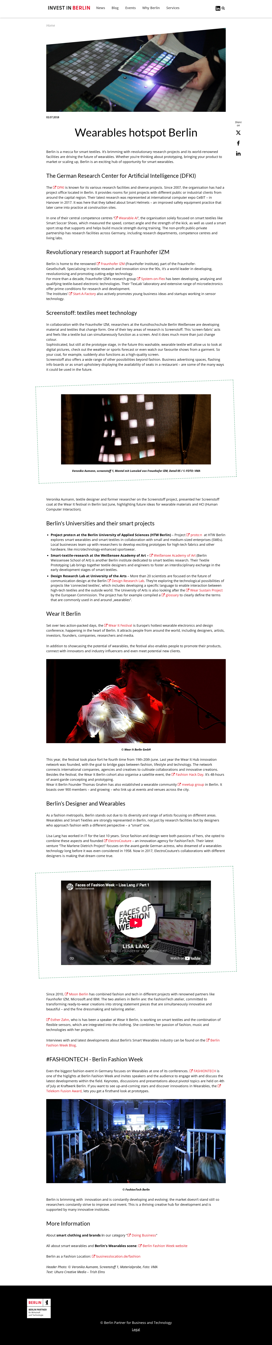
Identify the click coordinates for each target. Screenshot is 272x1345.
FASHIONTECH (205, 1071)
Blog (115, 8)
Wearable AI (128, 218)
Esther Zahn (60, 1019)
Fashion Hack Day (189, 774)
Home (50, 25)
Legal (136, 1329)
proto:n (196, 535)
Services (172, 8)
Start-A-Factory (84, 293)
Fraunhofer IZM (113, 263)
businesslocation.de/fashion (118, 1256)
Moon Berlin (78, 994)
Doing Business (144, 1235)
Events (130, 8)
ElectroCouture (119, 841)
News (100, 8)
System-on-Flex (153, 278)
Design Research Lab (128, 581)
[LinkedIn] (218, 8)
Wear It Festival (120, 625)
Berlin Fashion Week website (165, 1246)
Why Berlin (151, 8)
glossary (172, 595)
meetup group (193, 784)
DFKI (60, 187)
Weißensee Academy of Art (175, 555)
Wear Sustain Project (206, 590)
